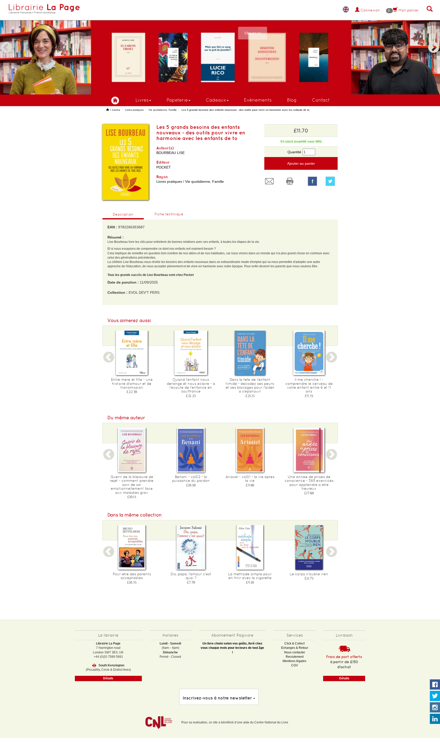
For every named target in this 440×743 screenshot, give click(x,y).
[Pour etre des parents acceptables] (132, 547)
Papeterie (177, 100)
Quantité (294, 152)
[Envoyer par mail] (270, 181)
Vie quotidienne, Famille (162, 109)
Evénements (258, 100)
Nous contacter (294, 652)
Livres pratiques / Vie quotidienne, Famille (190, 181)
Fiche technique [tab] (169, 214)
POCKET (163, 167)
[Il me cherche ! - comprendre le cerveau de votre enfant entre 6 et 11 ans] (309, 353)
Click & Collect (294, 643)
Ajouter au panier (301, 163)
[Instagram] (435, 708)
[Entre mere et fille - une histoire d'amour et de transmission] (132, 353)
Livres (142, 100)
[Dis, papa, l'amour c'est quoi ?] (191, 547)
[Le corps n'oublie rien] (309, 547)
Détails (108, 678)
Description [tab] (123, 214)
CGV (294, 665)
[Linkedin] (435, 719)
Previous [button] (6, 41)
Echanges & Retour (294, 648)
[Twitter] (331, 181)
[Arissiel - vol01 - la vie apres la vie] (250, 450)
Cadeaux (216, 100)
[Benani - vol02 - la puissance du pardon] (191, 450)
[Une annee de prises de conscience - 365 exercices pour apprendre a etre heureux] (309, 450)
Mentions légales (294, 661)
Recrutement (295, 656)
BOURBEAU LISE (170, 153)
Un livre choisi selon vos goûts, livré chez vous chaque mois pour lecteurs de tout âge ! (232, 648)
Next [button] (433, 41)
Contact (321, 100)
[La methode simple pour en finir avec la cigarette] (250, 547)
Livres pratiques (134, 109)
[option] (220, 47)
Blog (292, 100)
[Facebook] (312, 181)
